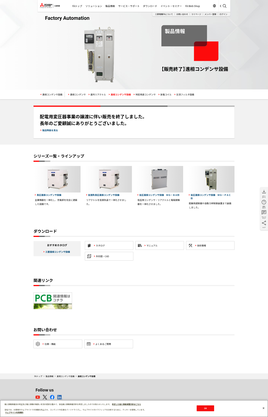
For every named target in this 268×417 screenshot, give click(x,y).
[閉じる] (263, 408)
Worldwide (214, 6)
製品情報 (110, 6)
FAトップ (77, 6)
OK (205, 408)
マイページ (196, 14)
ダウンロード (150, 6)
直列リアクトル (98, 94)
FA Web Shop (192, 6)
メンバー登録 (210, 14)
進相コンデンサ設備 (52, 94)
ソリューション (93, 6)
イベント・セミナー (171, 6)
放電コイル (166, 94)
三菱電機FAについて (164, 14)
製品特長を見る (50, 130)
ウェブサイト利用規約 (14, 412)
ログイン (223, 14)
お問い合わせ (182, 14)
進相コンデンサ (78, 94)
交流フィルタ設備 (185, 94)
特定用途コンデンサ (146, 94)
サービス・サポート (129, 6)
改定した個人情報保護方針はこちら (126, 404)
